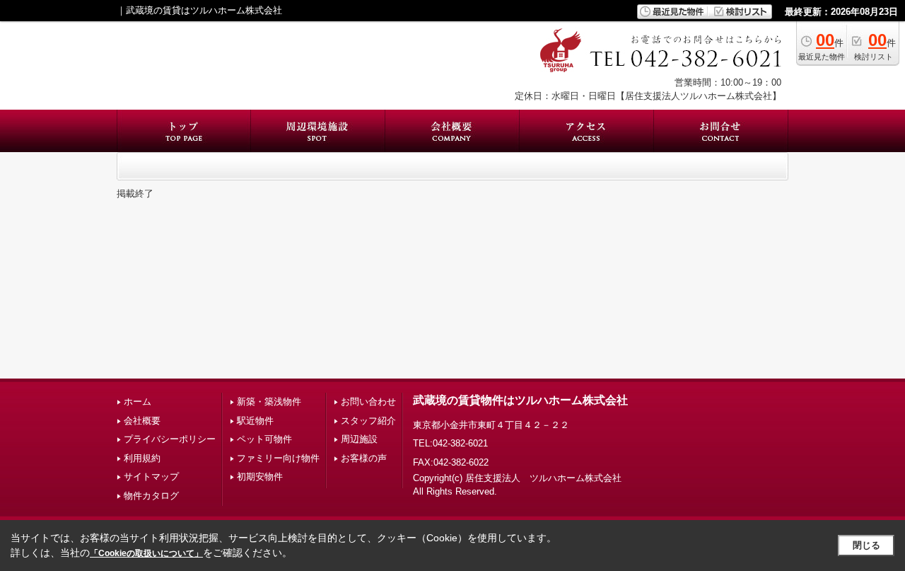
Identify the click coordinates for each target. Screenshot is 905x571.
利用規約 (142, 458)
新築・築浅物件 (269, 401)
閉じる (866, 545)
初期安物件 (260, 476)
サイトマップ (151, 476)
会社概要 (142, 420)
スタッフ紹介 (368, 420)
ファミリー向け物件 (278, 458)
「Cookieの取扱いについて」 (146, 553)
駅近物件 (255, 420)
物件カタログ (151, 495)
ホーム (137, 401)
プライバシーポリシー (170, 439)
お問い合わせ (368, 401)
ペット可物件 (264, 439)
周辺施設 (359, 439)
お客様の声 (364, 458)
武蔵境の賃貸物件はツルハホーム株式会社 (520, 400)
